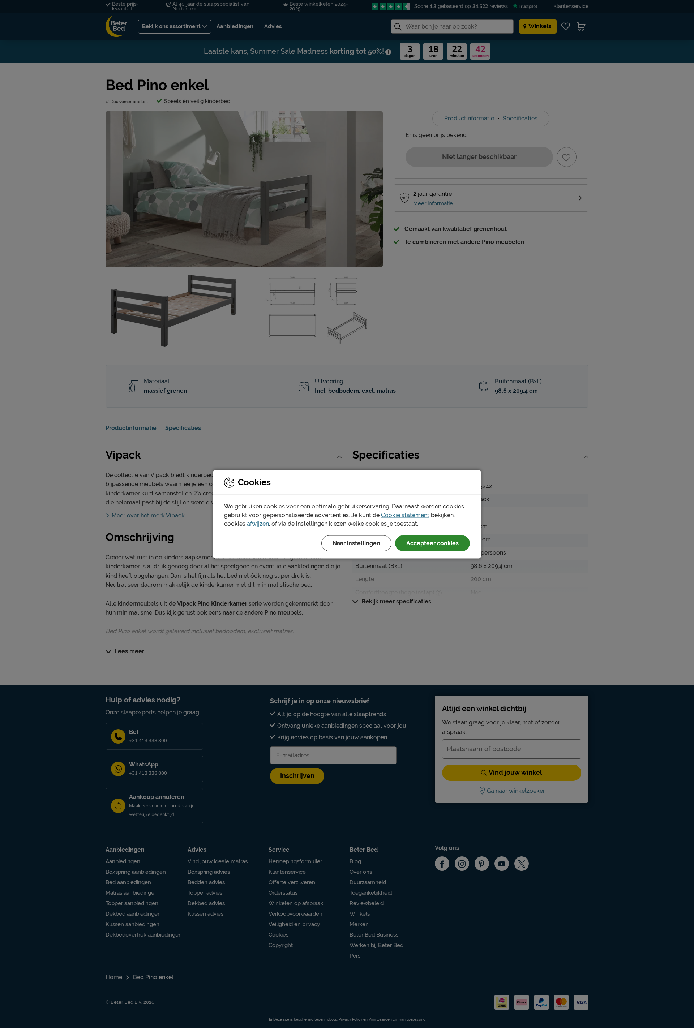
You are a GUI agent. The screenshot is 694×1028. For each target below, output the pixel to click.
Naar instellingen (356, 542)
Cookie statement (405, 514)
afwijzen (258, 523)
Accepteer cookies (432, 542)
